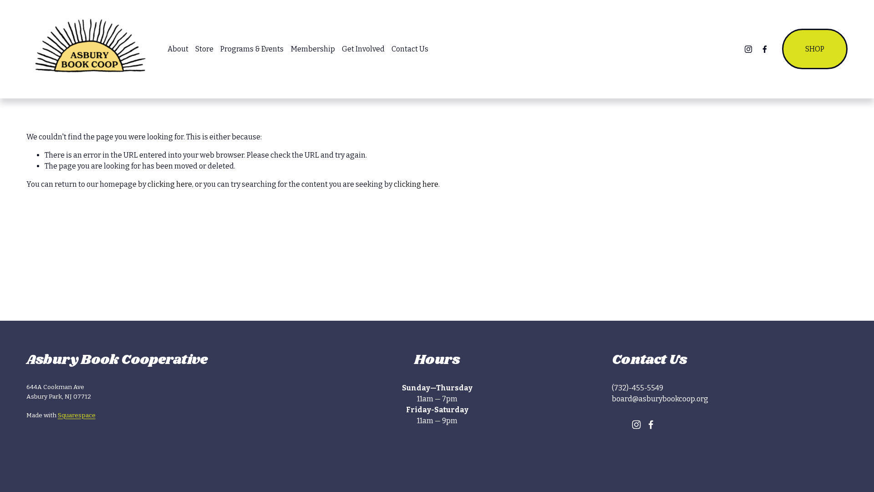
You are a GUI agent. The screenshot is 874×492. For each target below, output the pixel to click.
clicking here (169, 184)
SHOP (814, 49)
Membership (313, 49)
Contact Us (409, 49)
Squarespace (77, 415)
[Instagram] (748, 49)
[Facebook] (764, 49)
